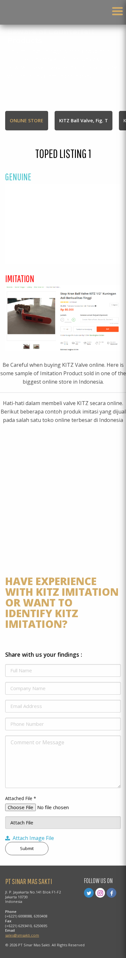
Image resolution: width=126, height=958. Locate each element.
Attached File (20, 798)
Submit (27, 848)
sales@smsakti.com (22, 935)
